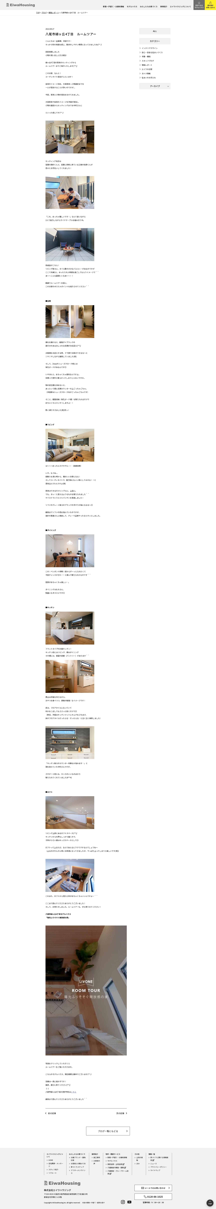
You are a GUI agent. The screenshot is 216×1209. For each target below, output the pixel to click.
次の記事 (120, 1113)
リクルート (52, 1173)
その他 (136, 1154)
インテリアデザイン (150, 48)
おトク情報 (146, 73)
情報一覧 (151, 1154)
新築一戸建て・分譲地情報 (113, 7)
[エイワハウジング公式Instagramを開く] (123, 1202)
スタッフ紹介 (53, 1169)
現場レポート (147, 65)
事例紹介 (163, 7)
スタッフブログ (148, 60)
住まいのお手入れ (149, 77)
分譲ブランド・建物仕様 (78, 1158)
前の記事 (52, 1113)
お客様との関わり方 (78, 1163)
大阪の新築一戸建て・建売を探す (93, 1203)
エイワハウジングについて (180, 7)
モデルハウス (132, 7)
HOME (50, 1160)
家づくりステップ (77, 1167)
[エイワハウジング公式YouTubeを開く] (129, 1202)
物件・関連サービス (113, 1154)
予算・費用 (146, 56)
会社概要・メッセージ (55, 1164)
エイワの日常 (147, 69)
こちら (73, 1092)
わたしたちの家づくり (149, 7)
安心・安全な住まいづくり (152, 52)
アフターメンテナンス (78, 1171)
